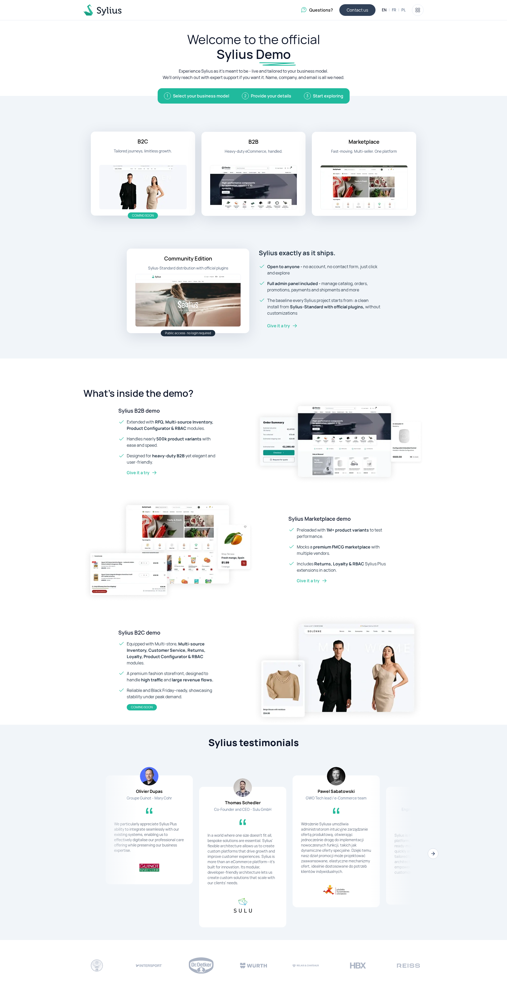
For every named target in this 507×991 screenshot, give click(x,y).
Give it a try (278, 326)
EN (384, 9)
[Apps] (418, 10)
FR (394, 9)
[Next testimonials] (433, 853)
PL (403, 9)
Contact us (357, 10)
